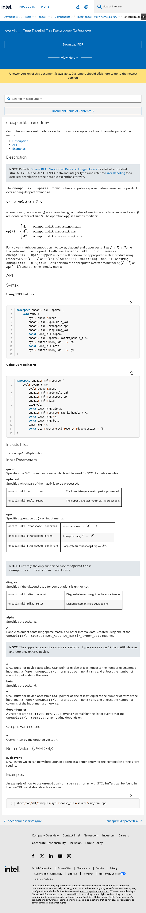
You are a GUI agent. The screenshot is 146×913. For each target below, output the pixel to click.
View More (68, 58)
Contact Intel (71, 835)
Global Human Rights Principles (110, 896)
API (14, 145)
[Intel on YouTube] (60, 856)
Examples (18, 149)
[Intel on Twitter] (42, 856)
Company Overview (45, 835)
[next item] (143, 17)
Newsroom (91, 835)
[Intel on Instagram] (69, 856)
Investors (108, 835)
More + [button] (46, 6)
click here (103, 74)
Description (20, 141)
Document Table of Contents (71, 111)
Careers (123, 835)
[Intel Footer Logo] (12, 869)
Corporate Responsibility (49, 843)
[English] (86, 6)
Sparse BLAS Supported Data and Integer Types (64, 169)
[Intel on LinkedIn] (51, 856)
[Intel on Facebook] (33, 856)
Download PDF (73, 44)
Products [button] (27, 6)
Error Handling (115, 173)
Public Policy (94, 843)
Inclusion (76, 843)
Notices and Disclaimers (44, 894)
